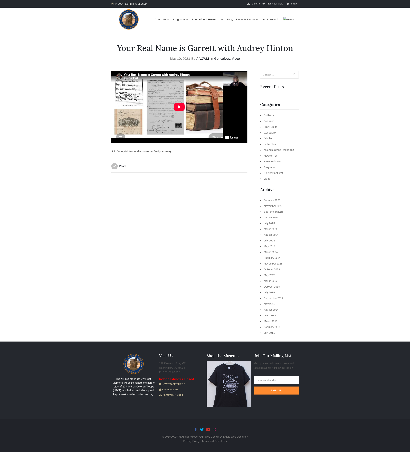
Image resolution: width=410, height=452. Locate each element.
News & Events (246, 19)
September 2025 (273, 211)
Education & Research (206, 19)
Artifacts (269, 115)
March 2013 (271, 321)
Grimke (268, 138)
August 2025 (271, 217)
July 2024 (269, 240)
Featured (269, 121)
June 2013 (270, 315)
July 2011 (269, 332)
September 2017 (273, 298)
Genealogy (222, 58)
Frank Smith (270, 127)
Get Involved (270, 19)
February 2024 (272, 258)
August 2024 (271, 234)
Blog (230, 19)
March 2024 (271, 252)
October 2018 (272, 286)
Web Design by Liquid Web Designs (225, 436)
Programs (179, 19)
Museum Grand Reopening (279, 150)
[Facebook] (195, 429)
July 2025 (269, 223)
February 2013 (272, 327)
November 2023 (273, 263)
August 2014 (271, 309)
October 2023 (272, 269)
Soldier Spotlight (273, 173)
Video (236, 58)
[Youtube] (208, 429)
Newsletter (270, 155)
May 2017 (269, 304)
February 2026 (272, 200)
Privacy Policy (191, 441)
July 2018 (269, 292)
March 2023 (271, 281)
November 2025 (273, 206)
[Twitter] (202, 429)
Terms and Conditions (214, 441)
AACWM (202, 58)
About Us (161, 19)
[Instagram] (214, 429)
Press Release (272, 161)
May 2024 (269, 246)
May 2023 (269, 275)
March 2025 (271, 229)
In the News (271, 144)
